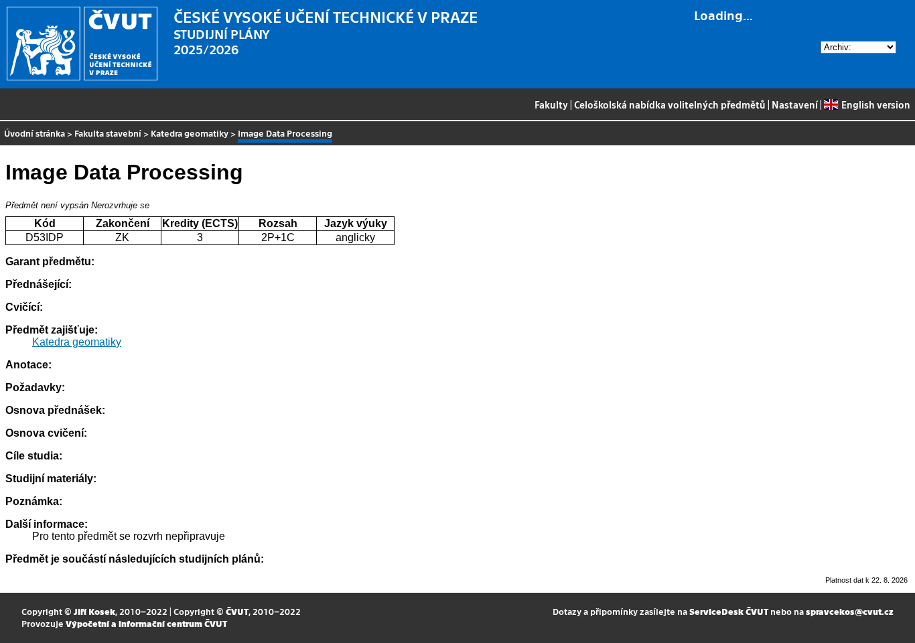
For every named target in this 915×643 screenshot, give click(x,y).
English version (875, 104)
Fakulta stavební (107, 133)
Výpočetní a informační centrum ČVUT (146, 623)
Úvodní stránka (34, 133)
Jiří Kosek (94, 611)
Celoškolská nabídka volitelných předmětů (670, 104)
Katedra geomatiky (189, 133)
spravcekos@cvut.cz (850, 611)
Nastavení (795, 104)
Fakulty (551, 104)
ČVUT (237, 611)
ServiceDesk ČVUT (728, 611)
